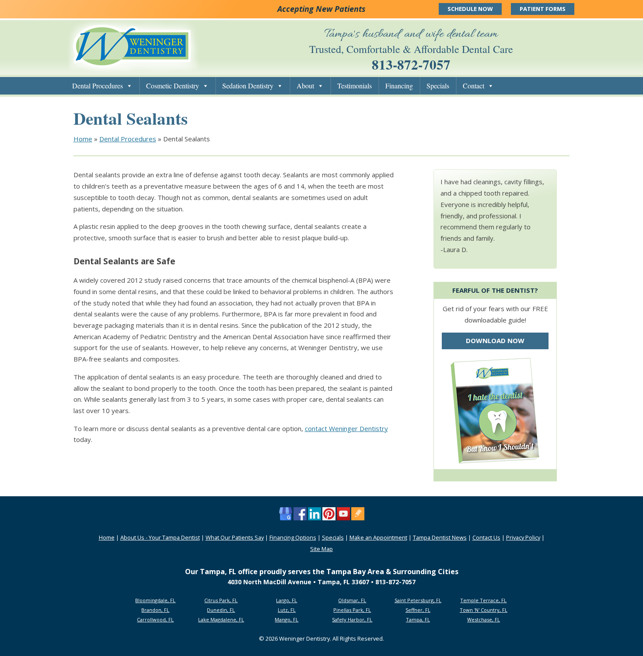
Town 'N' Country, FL (483, 610)
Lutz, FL (287, 610)
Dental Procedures (97, 85)
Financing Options (292, 537)
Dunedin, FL (221, 610)
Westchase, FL (483, 619)
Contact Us (486, 537)
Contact (473, 85)
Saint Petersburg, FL (418, 600)
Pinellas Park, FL (352, 610)
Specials (437, 85)
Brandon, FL (155, 610)
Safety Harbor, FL (352, 619)
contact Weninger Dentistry (346, 428)
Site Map (321, 549)
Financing (399, 85)
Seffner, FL (417, 610)
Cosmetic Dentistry (172, 85)
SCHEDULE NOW (470, 9)
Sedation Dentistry (247, 85)
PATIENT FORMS (543, 9)
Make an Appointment (378, 537)
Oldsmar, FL (352, 600)
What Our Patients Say (235, 537)
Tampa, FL (418, 619)
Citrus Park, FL (221, 600)
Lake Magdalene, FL (221, 619)
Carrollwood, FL (155, 619)
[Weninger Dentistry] (132, 70)
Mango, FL (286, 619)
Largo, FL (286, 600)
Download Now (495, 340)
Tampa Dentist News (440, 537)
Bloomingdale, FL (155, 600)
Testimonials (354, 85)
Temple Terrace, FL (483, 600)
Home (82, 138)
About (305, 85)
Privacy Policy (523, 537)
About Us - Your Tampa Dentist (160, 537)
